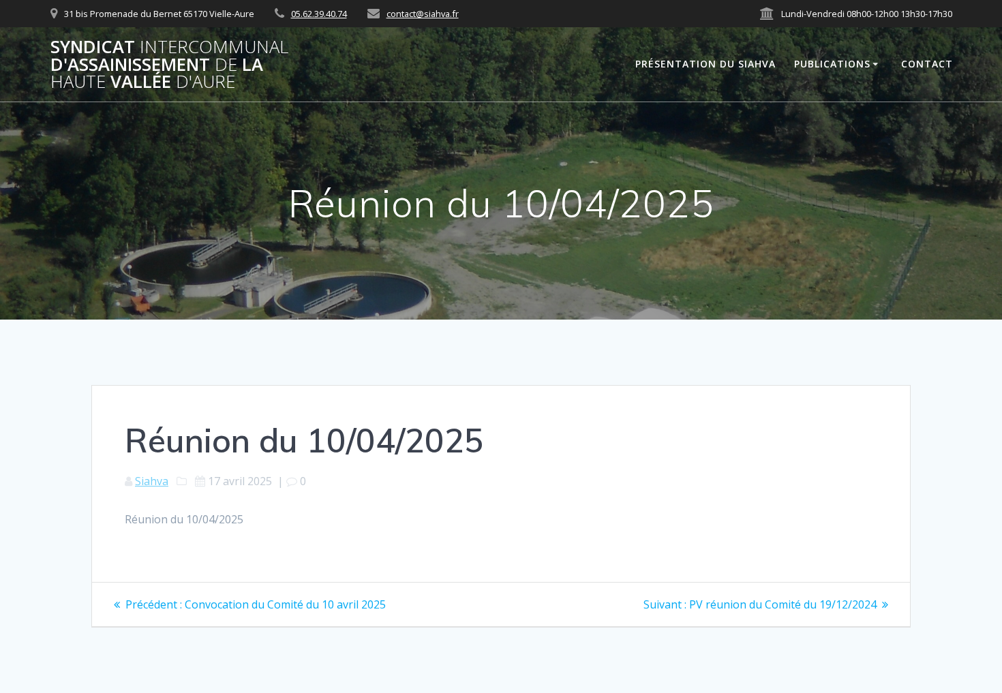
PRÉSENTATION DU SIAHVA (705, 63)
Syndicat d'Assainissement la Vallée (169, 64)
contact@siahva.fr (422, 13)
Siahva (151, 481)
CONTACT (927, 63)
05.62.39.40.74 (319, 13)
